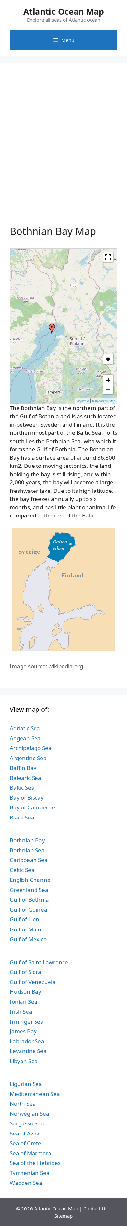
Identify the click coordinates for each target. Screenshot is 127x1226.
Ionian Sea (23, 1001)
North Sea (23, 1103)
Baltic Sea (22, 787)
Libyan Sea (24, 1061)
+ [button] (108, 379)
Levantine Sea (28, 1051)
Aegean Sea (25, 738)
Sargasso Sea (27, 1123)
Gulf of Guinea (28, 909)
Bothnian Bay (27, 840)
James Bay (23, 1031)
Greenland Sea (29, 889)
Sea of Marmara (30, 1153)
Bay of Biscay (27, 797)
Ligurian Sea (26, 1083)
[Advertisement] (63, 135)
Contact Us (95, 1208)
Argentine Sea (28, 758)
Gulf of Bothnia (29, 899)
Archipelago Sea (30, 748)
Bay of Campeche (32, 807)
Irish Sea (21, 1011)
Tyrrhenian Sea (29, 1173)
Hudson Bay (25, 991)
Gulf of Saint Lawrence (39, 962)
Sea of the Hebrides (35, 1163)
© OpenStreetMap (103, 401)
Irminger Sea (27, 1021)
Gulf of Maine (27, 929)
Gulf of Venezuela (33, 982)
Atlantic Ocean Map (63, 11)
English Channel (31, 879)
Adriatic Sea (25, 728)
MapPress (83, 401)
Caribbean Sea (29, 860)
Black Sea (22, 817)
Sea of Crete (25, 1143)
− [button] (108, 389)
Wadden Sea (26, 1182)
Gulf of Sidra (25, 972)
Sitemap (63, 1215)
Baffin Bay (23, 767)
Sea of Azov (24, 1133)
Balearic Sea (25, 778)
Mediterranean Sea (35, 1094)
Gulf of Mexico (28, 939)
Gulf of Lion (24, 919)
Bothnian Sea (27, 850)
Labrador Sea (27, 1041)
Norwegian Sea (29, 1113)
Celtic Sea (22, 870)
